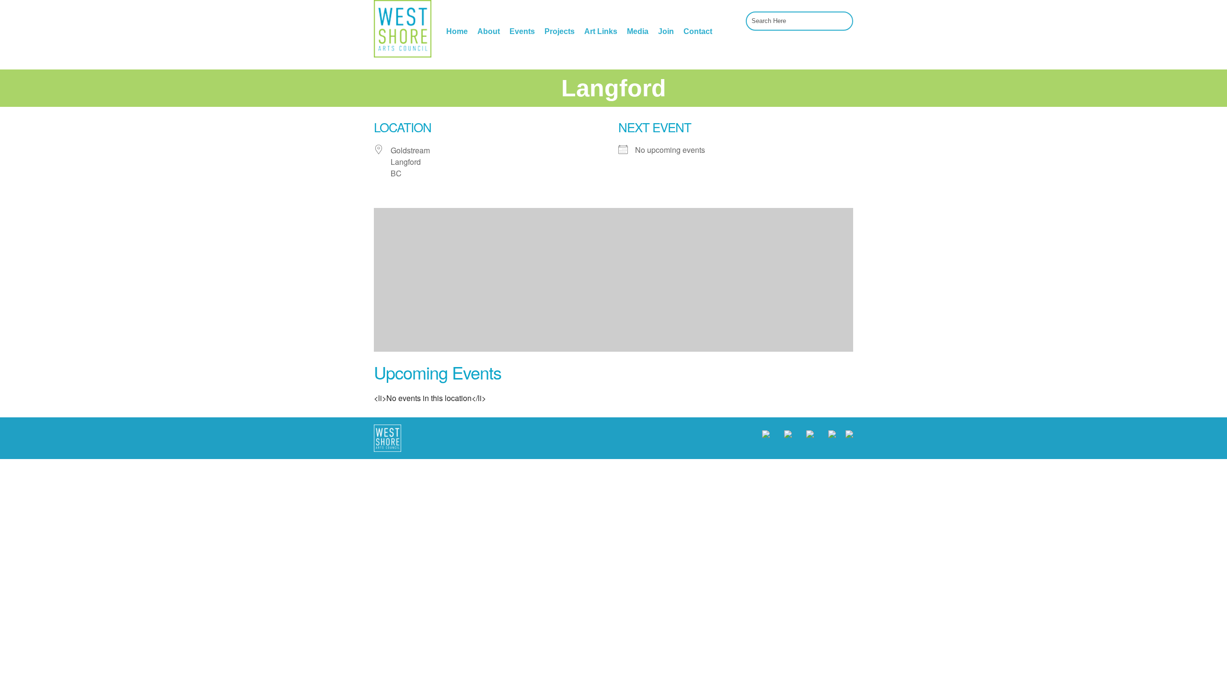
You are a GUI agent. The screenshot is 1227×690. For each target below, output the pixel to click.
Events (522, 31)
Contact (697, 31)
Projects (559, 31)
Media (637, 31)
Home (457, 31)
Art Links (600, 31)
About (488, 31)
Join (666, 31)
